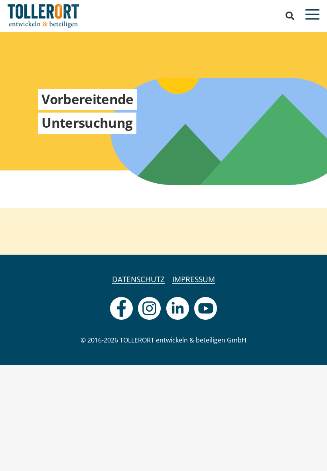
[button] (289, 16)
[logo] (43, 16)
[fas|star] (121, 308)
